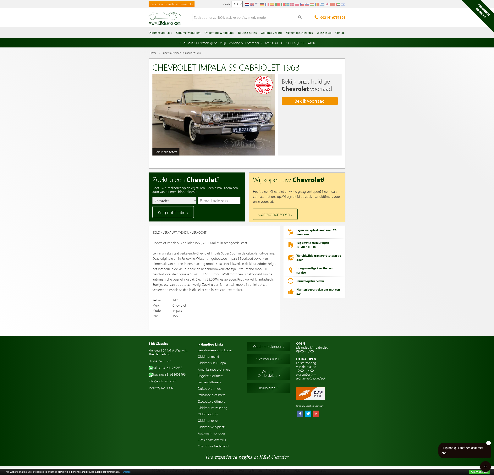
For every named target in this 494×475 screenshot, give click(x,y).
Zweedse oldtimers (211, 401)
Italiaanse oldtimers (211, 395)
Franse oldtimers (209, 382)
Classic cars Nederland (213, 446)
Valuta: (227, 4)
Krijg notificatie (171, 212)
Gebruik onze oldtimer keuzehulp (172, 4)
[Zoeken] (300, 17)
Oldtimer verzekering (212, 408)
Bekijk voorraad (310, 101)
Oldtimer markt (208, 356)
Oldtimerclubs (208, 414)
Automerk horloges (211, 433)
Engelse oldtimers (210, 376)
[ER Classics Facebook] (300, 414)
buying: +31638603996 (169, 374)
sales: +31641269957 (167, 367)
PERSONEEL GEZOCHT (483, 11)
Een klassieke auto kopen (215, 350)
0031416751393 (332, 17)
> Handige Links (210, 344)
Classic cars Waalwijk (212, 440)
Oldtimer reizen (209, 420)
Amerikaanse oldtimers (214, 369)
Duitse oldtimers (209, 388)
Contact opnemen (274, 214)
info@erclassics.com (163, 381)
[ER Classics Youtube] (316, 414)
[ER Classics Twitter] (308, 414)
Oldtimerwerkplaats (212, 427)
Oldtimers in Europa (212, 363)
